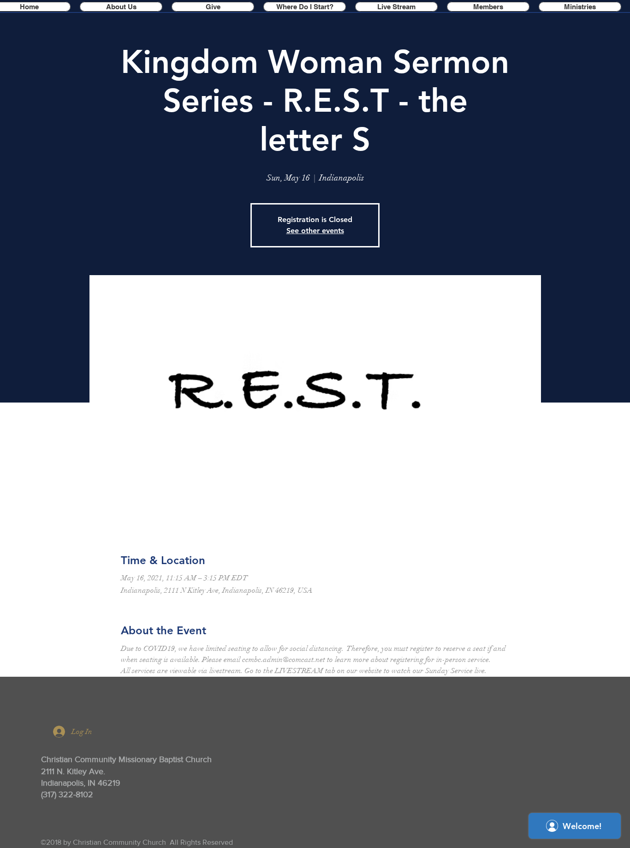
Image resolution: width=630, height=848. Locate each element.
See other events (315, 230)
